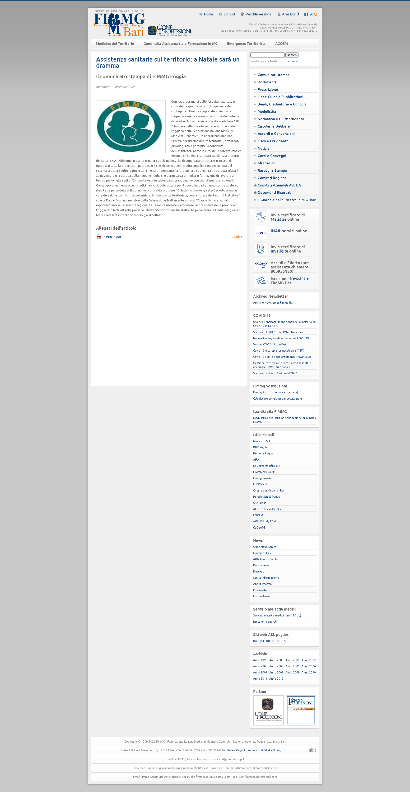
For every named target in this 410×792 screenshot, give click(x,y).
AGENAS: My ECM (264, 521)
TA (284, 640)
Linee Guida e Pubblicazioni (280, 97)
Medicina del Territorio (115, 44)
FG (278, 640)
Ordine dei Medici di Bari (269, 490)
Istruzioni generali (265, 621)
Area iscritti (291, 14)
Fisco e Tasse (261, 596)
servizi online (289, 231)
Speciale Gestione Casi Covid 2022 (275, 373)
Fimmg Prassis (262, 478)
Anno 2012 (276, 678)
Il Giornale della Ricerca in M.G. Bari (287, 200)
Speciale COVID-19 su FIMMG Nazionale (278, 332)
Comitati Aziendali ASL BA (279, 185)
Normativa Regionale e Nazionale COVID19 (281, 338)
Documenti (267, 82)
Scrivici (229, 14)
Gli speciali (266, 163)
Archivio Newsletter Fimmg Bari (273, 302)
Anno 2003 (260, 666)
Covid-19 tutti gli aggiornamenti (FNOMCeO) (282, 356)
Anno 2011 (260, 678)
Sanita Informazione (266, 577)
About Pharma (262, 583)
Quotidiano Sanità (264, 546)
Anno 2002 (309, 660)
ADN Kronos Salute (265, 559)
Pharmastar (260, 590)
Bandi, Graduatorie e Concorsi (283, 104)
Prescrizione (268, 89)
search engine (258, 61)
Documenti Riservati (275, 193)
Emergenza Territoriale (246, 44)
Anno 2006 (309, 666)
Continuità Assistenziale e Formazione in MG (181, 44)
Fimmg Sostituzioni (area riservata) (275, 392)
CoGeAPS (259, 527)
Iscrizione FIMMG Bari (291, 281)
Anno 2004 (276, 666)
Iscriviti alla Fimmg (269, 750)
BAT (261, 640)
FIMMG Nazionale (264, 471)
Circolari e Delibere (274, 126)
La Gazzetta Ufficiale (266, 465)
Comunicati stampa (273, 75)
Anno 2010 (309, 672)
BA (255, 640)
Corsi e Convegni (272, 156)
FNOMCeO (260, 484)
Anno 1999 (260, 660)
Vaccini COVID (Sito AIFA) (269, 344)
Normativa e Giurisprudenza (281, 119)
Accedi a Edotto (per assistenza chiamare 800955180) (290, 267)
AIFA (256, 459)
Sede (230, 750)
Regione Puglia (263, 453)
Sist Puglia (259, 502)
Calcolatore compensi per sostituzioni (277, 398)
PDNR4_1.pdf (112, 237)
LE (273, 640)
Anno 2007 (260, 672)
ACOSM (281, 44)
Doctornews (261, 565)
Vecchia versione (258, 14)
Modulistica (267, 112)
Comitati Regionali (273, 178)
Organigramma (245, 750)
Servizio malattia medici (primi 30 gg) (277, 615)
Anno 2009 (292, 672)
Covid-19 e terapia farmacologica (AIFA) (278, 350)
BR (268, 640)
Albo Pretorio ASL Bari (267, 509)
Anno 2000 (276, 660)
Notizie (264, 148)
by (272, 61)
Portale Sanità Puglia (266, 496)
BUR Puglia (260, 447)
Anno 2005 (292, 666)
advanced (293, 61)
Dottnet (258, 571)
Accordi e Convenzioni (276, 134)
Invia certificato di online (288, 217)
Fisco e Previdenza (273, 141)
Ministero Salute (263, 441)
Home (208, 14)
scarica (237, 236)
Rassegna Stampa (272, 170)
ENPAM (258, 515)
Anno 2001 (292, 660)
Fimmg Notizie (262, 552)
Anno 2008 (276, 672)
